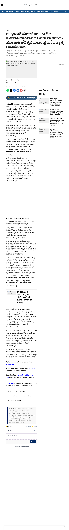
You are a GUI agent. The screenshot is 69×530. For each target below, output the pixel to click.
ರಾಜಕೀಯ (12, 11)
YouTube (32, 368)
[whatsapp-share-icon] (7, 91)
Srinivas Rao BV (11, 83)
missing (9, 391)
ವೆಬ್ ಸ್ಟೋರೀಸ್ (54, 11)
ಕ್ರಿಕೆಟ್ (18, 11)
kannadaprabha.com (24, 412)
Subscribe (10, 383)
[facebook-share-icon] (14, 91)
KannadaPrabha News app (20, 376)
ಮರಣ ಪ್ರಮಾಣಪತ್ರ (21, 391)
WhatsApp (10, 364)
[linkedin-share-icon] (17, 91)
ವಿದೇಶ (22, 11)
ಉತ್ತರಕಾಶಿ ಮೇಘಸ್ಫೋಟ (28, 396)
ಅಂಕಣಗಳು (40, 11)
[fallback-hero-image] (44, 101)
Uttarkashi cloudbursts (14, 400)
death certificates (12, 396)
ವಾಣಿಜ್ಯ (27, 11)
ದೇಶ (6, 11)
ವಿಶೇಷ (47, 11)
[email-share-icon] (21, 91)
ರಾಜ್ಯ (2, 11)
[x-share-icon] (11, 91)
